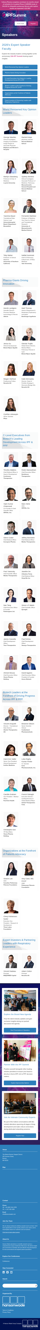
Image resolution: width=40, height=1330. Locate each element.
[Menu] (36, 15)
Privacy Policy (7, 1312)
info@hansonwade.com (9, 1214)
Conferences (6, 1261)
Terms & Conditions (8, 1310)
